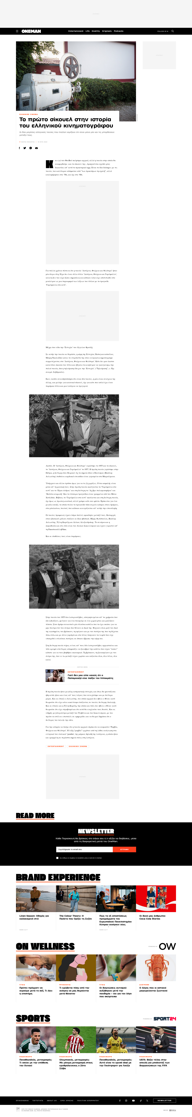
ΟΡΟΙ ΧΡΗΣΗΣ (66, 1100)
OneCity (96, 31)
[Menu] (17, 31)
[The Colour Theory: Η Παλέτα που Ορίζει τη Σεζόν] (76, 898)
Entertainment (75, 31)
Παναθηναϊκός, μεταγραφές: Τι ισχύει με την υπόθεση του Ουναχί (35, 1063)
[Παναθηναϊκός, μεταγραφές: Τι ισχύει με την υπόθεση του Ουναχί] (36, 1039)
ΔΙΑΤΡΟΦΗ (144, 985)
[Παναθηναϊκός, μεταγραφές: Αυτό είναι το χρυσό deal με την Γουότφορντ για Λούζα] (116, 1039)
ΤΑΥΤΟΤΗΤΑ (37, 1100)
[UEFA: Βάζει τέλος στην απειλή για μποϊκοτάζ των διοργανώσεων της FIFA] (156, 1039)
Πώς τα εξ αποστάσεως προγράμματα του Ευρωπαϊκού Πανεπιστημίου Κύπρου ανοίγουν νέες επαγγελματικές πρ (115, 922)
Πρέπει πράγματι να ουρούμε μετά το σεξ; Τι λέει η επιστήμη (35, 991)
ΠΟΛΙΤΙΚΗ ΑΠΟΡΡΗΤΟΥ (88, 1100)
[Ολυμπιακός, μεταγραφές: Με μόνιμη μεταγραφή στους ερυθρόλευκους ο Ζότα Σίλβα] (76, 1039)
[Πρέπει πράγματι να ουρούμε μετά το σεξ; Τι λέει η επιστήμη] (36, 967)
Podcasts (119, 31)
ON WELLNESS (45, 947)
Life (88, 31)
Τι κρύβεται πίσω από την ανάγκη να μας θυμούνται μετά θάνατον (74, 991)
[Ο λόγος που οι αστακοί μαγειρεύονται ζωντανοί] (156, 967)
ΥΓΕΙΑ (22, 985)
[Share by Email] (36, 148)
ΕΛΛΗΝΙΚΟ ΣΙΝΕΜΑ (28, 114)
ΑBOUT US (52, 1100)
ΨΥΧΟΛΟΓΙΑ (65, 985)
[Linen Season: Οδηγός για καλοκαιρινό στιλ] (36, 898)
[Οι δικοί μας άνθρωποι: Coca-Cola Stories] (156, 898)
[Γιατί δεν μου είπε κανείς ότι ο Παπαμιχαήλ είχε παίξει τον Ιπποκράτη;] (55, 675)
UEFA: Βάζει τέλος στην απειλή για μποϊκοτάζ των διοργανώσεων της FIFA (154, 1063)
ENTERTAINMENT (76, 672)
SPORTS (33, 1019)
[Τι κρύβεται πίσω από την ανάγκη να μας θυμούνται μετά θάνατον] (76, 967)
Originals (107, 31)
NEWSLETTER (165, 1100)
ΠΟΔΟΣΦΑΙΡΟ (25, 1057)
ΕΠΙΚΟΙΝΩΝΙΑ (22, 1100)
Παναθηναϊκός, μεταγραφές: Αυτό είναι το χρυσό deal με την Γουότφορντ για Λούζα (115, 1063)
